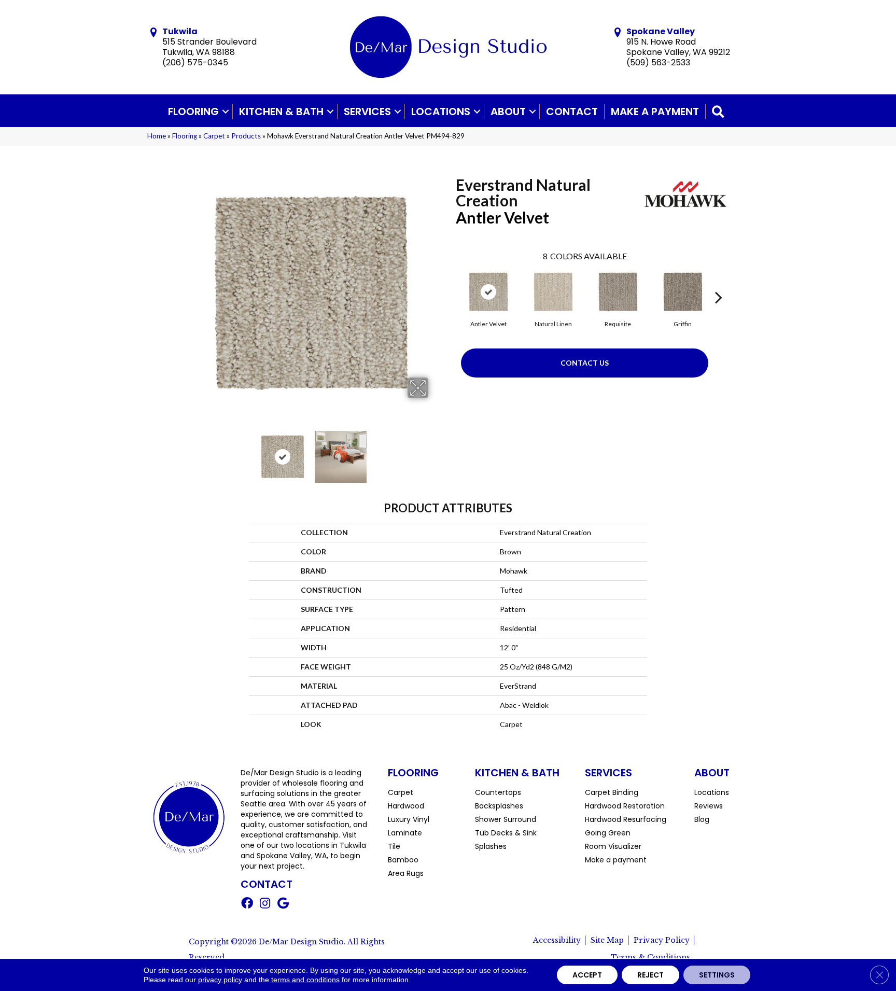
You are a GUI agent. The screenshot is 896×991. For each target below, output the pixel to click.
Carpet (214, 136)
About (508, 111)
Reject (650, 975)
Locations (440, 111)
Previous (188, 451)
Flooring (193, 111)
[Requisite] (618, 292)
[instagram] (265, 904)
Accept (587, 975)
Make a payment (655, 111)
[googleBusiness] (283, 904)
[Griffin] (683, 292)
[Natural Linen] (553, 292)
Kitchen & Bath (281, 111)
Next (435, 451)
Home (156, 136)
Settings (717, 975)
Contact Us (585, 362)
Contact (572, 111)
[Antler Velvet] (488, 292)
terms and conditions (305, 979)
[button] (225, 111)
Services (367, 111)
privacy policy (220, 979)
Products (246, 136)
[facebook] (247, 904)
